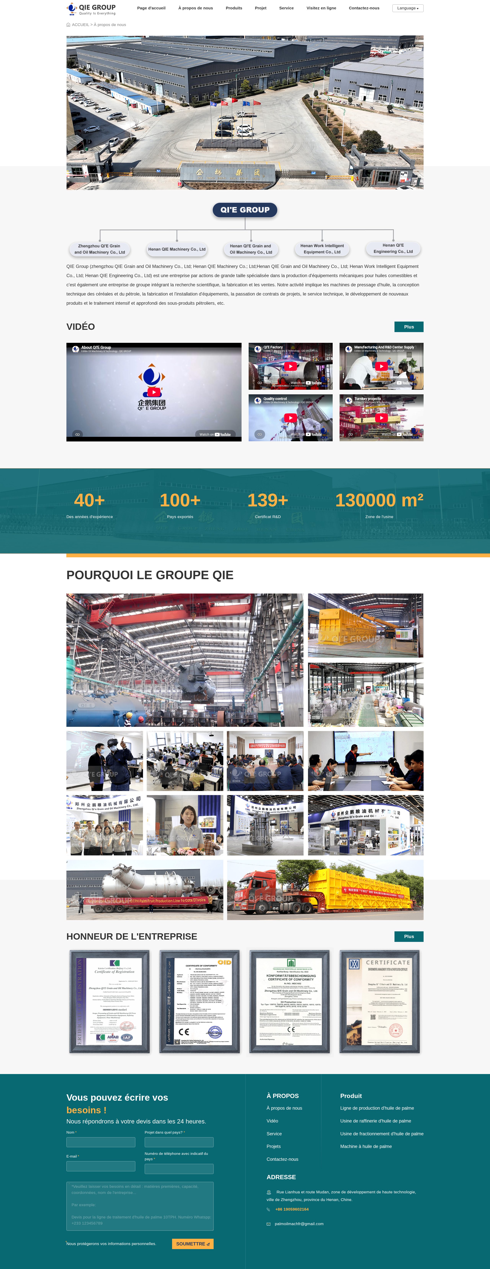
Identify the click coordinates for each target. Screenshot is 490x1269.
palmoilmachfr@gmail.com (299, 1224)
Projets (274, 1146)
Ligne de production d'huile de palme (377, 1108)
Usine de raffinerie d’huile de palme (375, 1120)
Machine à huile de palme (366, 1146)
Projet (260, 8)
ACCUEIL (80, 24)
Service (286, 8)
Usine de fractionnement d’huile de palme (382, 1133)
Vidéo (272, 1120)
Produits (234, 8)
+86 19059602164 (291, 1209)
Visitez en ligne (321, 8)
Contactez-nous (364, 8)
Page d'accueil (151, 8)
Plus (409, 326)
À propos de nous (195, 8)
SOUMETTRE (191, 1243)
